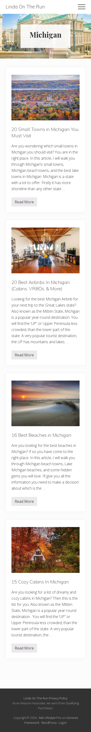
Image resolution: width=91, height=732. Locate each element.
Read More (24, 202)
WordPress (48, 722)
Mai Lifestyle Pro (50, 718)
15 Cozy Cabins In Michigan (40, 582)
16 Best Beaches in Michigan (41, 435)
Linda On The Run (25, 7)
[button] (81, 7)
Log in (63, 722)
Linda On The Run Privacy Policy (45, 698)
